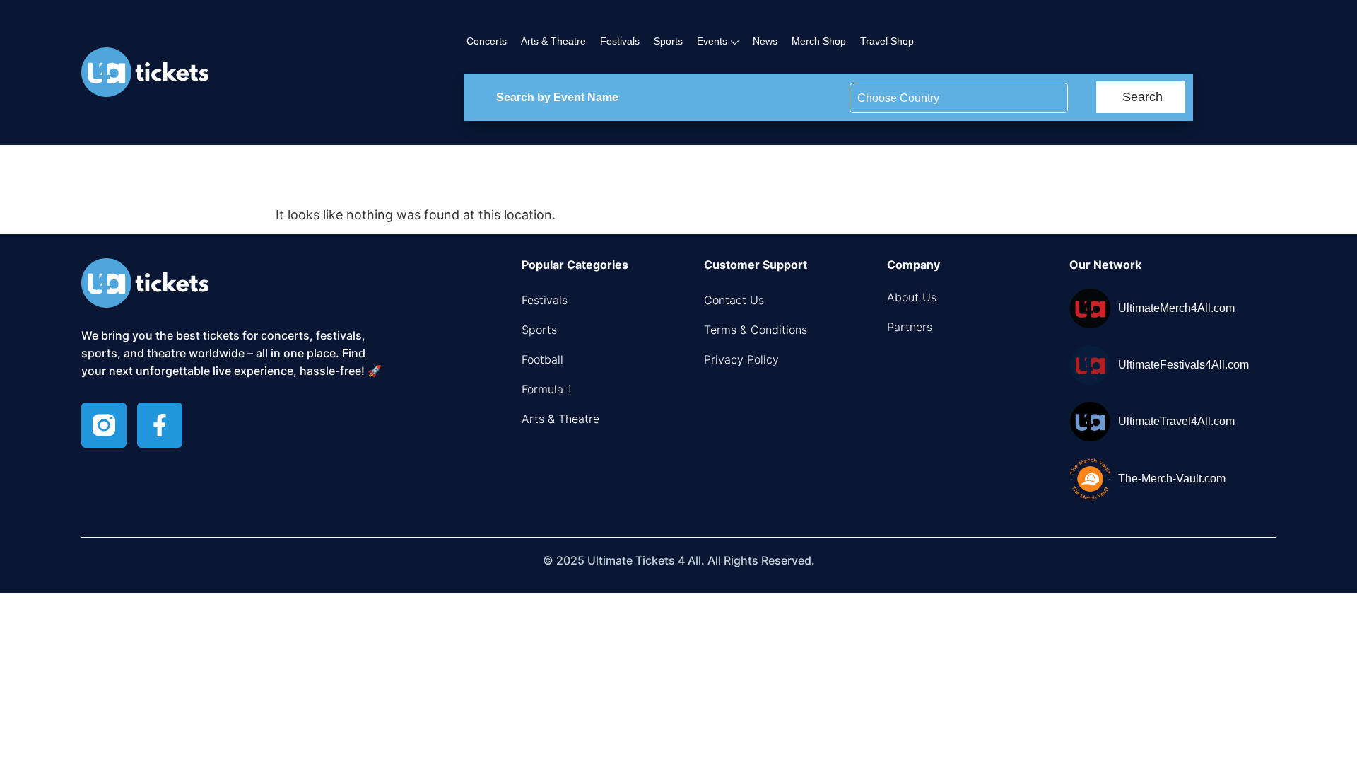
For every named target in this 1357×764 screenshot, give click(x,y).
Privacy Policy (741, 359)
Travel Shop (887, 41)
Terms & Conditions (755, 330)
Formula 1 (547, 389)
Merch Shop (819, 41)
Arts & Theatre (553, 41)
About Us (911, 297)
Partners (909, 327)
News (765, 41)
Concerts (486, 41)
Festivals (620, 41)
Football (542, 359)
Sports (668, 41)
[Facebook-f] (159, 425)
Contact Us (734, 300)
